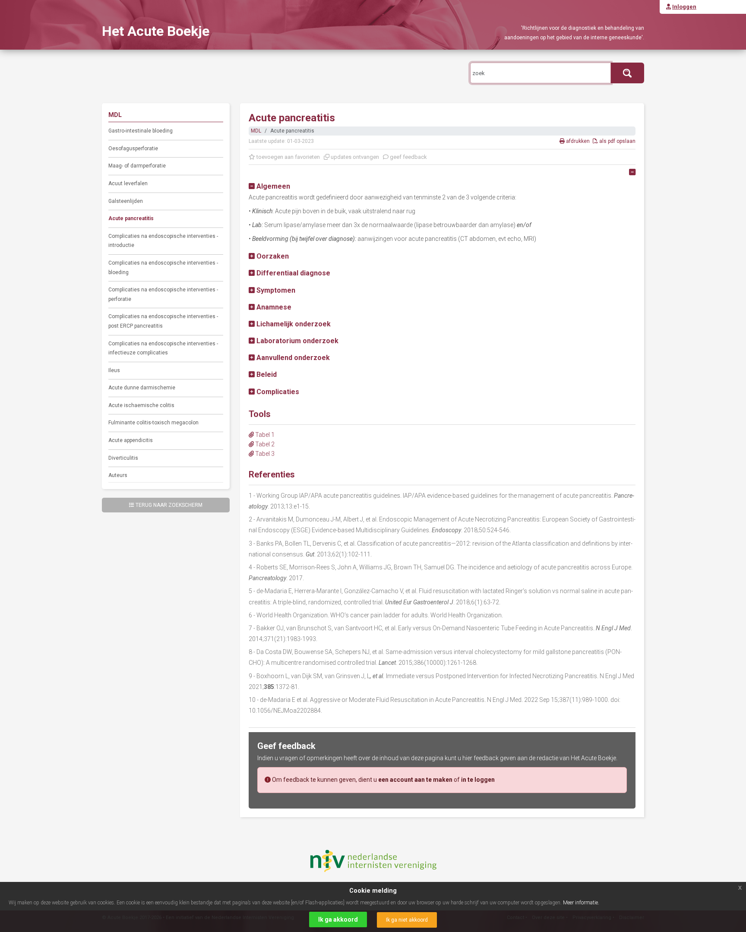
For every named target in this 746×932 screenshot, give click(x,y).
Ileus (114, 370)
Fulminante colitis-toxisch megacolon (153, 423)
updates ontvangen (354, 157)
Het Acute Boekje (155, 31)
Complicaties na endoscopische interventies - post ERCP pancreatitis (163, 321)
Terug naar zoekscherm (169, 505)
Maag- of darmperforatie (137, 166)
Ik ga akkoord (338, 919)
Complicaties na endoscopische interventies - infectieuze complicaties (163, 348)
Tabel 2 (264, 444)
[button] (269, 186)
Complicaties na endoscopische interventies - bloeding (163, 267)
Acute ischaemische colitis (141, 405)
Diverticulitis (123, 458)
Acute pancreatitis (131, 218)
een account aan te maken (415, 779)
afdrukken (578, 141)
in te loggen (478, 779)
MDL (256, 131)
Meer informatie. (581, 903)
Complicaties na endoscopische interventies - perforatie (163, 294)
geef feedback (408, 157)
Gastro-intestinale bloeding (140, 131)
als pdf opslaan (616, 141)
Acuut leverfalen (128, 183)
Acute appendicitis (130, 440)
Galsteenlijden (125, 201)
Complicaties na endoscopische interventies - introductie (163, 241)
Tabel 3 (264, 453)
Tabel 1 (264, 434)
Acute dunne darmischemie (141, 388)
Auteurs (117, 475)
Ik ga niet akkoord (407, 920)
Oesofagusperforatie (133, 148)
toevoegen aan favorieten (287, 157)
